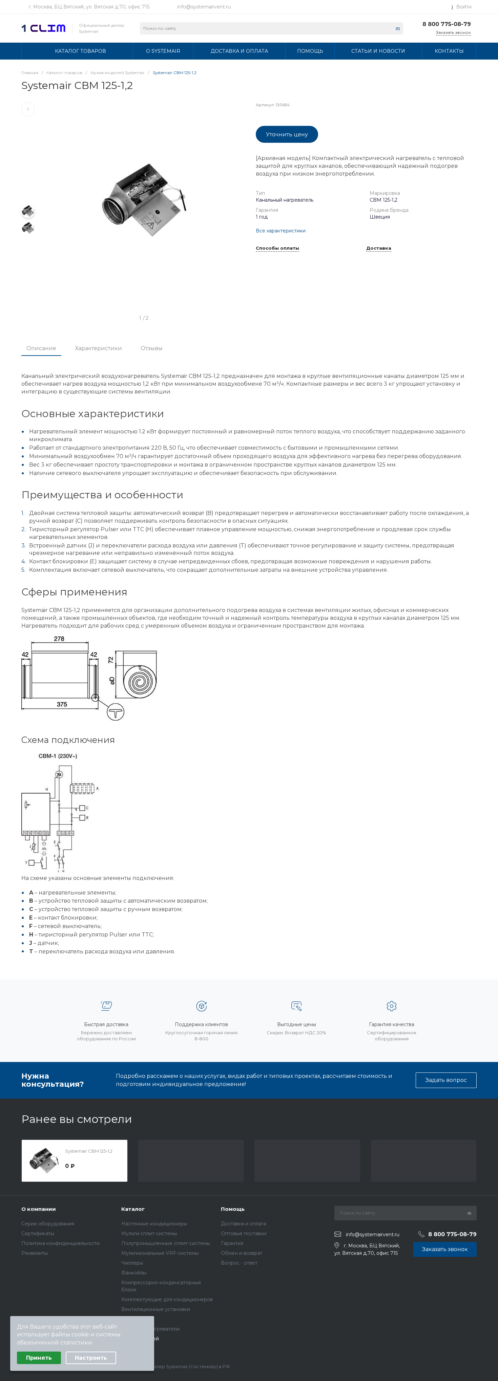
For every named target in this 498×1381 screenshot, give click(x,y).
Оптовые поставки (243, 1233)
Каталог (133, 1209)
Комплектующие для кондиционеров (167, 1299)
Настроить (91, 1358)
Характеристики (98, 348)
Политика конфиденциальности (60, 1243)
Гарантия (232, 1243)
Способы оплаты (277, 248)
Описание (41, 348)
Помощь (233, 1209)
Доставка (378, 248)
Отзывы (152, 348)
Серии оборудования (47, 1224)
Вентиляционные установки (155, 1309)
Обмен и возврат (242, 1253)
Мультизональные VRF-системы (160, 1253)
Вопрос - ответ (239, 1263)
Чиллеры (132, 1263)
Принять (39, 1358)
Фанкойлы (133, 1273)
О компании (38, 1209)
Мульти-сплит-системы (149, 1233)
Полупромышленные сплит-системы (165, 1243)
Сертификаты (37, 1233)
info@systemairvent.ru (204, 7)
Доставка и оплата (243, 1224)
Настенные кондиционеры (154, 1224)
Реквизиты (34, 1253)
